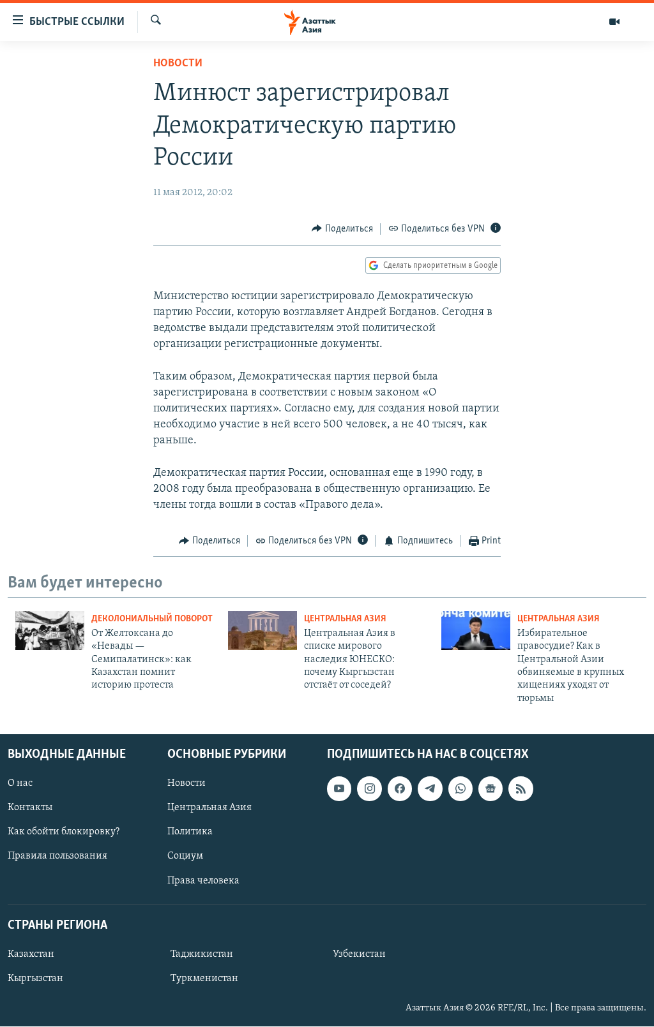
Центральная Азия (345, 619)
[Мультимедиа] (614, 22)
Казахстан (31, 954)
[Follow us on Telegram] (430, 788)
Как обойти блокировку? (63, 832)
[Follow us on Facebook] (400, 788)
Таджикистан (202, 954)
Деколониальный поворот (152, 619)
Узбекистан (359, 954)
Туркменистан (204, 978)
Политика (190, 832)
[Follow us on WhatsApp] (460, 788)
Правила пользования (57, 857)
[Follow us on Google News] (490, 788)
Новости (177, 64)
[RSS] (520, 788)
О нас (20, 783)
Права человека (203, 881)
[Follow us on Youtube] (339, 788)
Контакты (30, 808)
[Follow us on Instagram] (369, 788)
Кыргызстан (35, 978)
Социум (185, 857)
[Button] (342, 229)
